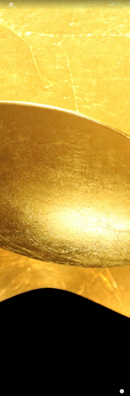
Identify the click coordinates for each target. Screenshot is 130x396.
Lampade (112, 5)
